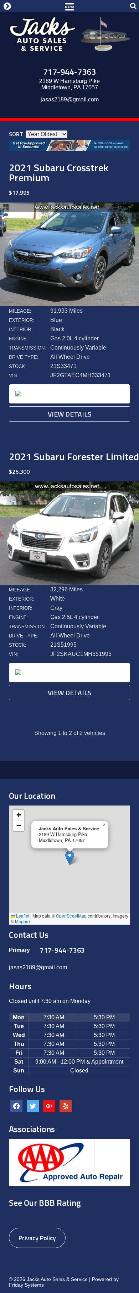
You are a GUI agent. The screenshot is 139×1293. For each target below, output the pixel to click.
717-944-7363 (69, 71)
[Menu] (69, 6)
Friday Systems (26, 1285)
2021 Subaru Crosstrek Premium (58, 172)
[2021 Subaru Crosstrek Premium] (69, 304)
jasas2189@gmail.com (70, 99)
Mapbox (23, 921)
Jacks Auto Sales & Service (57, 1279)
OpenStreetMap (71, 916)
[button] (69, 858)
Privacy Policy (37, 1238)
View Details (70, 414)
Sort (16, 134)
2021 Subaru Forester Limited (74, 456)
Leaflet (22, 916)
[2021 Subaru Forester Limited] (69, 583)
